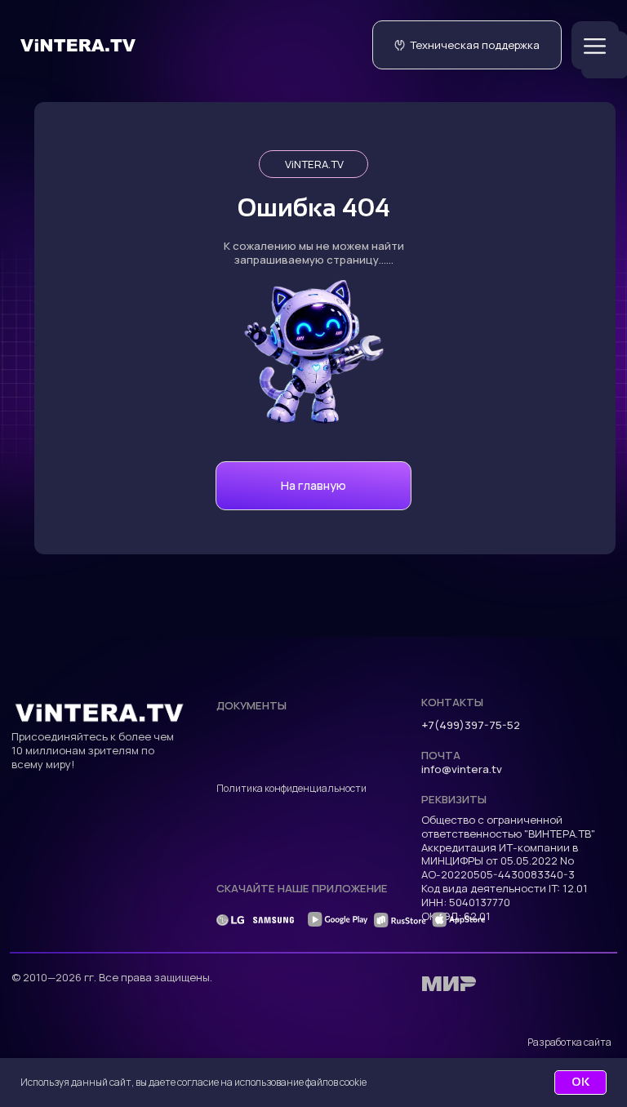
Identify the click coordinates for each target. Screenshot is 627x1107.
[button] (467, 44)
